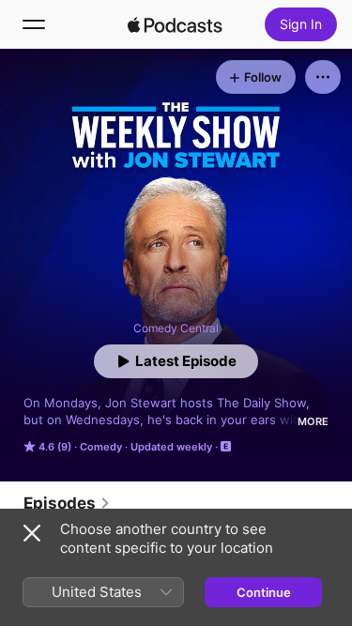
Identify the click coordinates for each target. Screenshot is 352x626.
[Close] (31, 533)
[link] (67, 503)
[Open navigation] (33, 24)
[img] (176, 24)
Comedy (101, 446)
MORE (313, 421)
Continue (264, 592)
